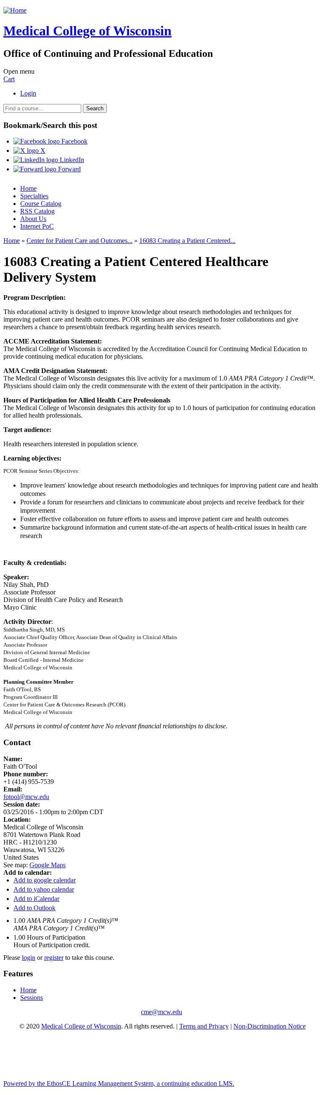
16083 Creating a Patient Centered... (187, 240)
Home (28, 188)
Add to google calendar (44, 880)
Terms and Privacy (204, 1026)
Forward (68, 169)
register (54, 957)
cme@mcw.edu (161, 1011)
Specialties (34, 196)
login (28, 957)
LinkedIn (71, 159)
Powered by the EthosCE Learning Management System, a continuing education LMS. (118, 1083)
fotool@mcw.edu (26, 796)
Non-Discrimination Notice (269, 1026)
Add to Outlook (34, 907)
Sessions (31, 997)
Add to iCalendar (36, 898)
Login (28, 93)
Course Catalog (40, 203)
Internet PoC (37, 226)
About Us (33, 218)
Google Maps (47, 865)
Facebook (73, 141)
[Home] (14, 10)
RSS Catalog (37, 211)
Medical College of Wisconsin (81, 1026)
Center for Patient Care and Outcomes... (79, 240)
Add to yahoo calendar (43, 889)
